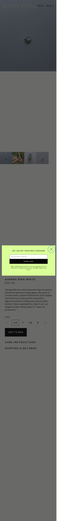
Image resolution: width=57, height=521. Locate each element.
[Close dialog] (51, 249)
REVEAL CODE (28, 261)
